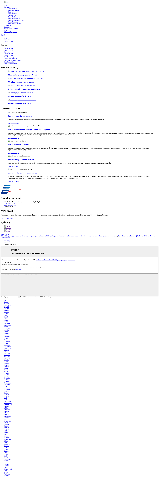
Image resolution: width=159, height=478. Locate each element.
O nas (6, 30)
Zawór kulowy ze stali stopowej (127, 236)
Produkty (7, 7)
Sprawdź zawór (12, 15)
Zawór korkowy (13, 17)
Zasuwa (10, 12)
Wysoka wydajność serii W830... (20, 96)
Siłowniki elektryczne (14, 23)
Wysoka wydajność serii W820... (20, 103)
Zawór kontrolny (13, 22)
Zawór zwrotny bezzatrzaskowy (20, 116)
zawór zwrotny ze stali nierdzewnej (21, 160)
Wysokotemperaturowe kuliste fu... (21, 82)
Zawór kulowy (12, 8)
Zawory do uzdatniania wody (16, 20)
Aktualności (7, 25)
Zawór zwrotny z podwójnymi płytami (22, 173)
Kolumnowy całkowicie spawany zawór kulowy (73, 236)
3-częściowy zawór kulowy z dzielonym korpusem (43, 236)
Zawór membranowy (14, 18)
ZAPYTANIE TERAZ (7, 218)
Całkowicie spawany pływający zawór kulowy (14, 236)
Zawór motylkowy (13, 10)
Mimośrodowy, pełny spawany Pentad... (23, 75)
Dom (5, 5)
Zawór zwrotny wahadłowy (18, 144)
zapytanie (11, 123)
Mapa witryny (5, 234)
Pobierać (6, 27)
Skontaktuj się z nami (10, 32)
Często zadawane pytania (11, 28)
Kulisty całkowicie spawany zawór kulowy (24, 89)
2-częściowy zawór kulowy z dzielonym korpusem (102, 236)
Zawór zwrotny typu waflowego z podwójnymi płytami (29, 129)
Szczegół (16, 123)
